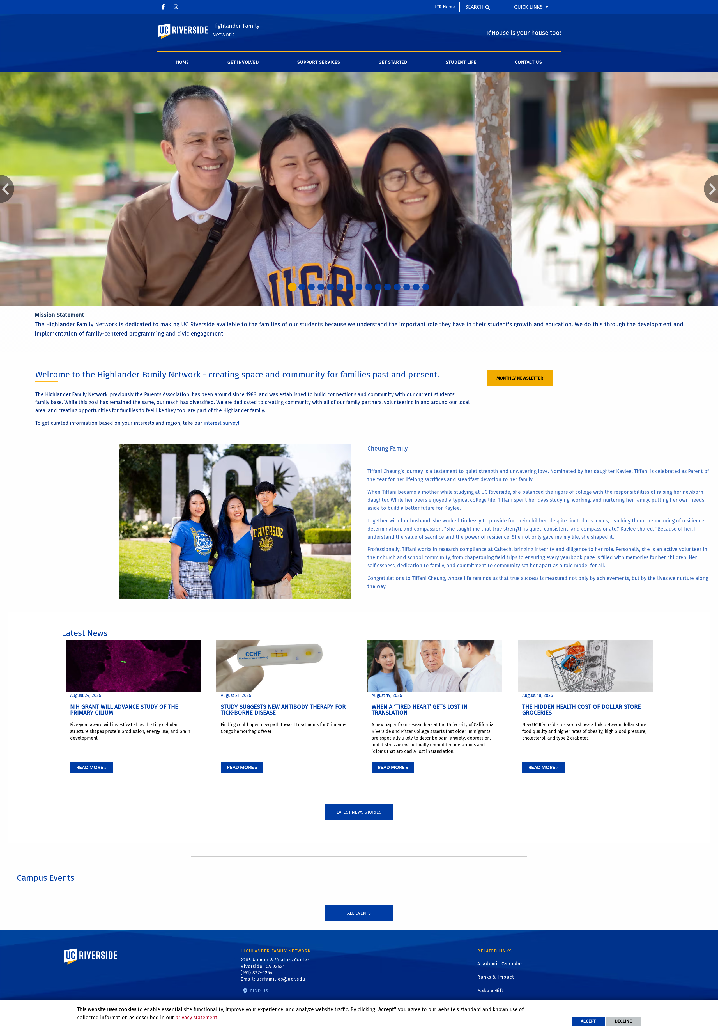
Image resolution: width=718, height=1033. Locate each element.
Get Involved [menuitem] (243, 62)
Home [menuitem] (182, 62)
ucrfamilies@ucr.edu (281, 979)
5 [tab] (330, 287)
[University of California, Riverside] (91, 964)
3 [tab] (311, 287)
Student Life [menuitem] (461, 62)
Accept (588, 1021)
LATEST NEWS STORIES (359, 812)
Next (711, 189)
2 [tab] (301, 287)
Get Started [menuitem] (393, 62)
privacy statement (196, 1017)
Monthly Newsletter (519, 378)
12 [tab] (397, 287)
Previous (7, 189)
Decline (623, 1021)
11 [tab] (387, 287)
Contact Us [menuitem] (528, 62)
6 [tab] (340, 287)
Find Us (259, 990)
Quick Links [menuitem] (528, 7)
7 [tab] (349, 287)
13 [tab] (406, 287)
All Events (359, 913)
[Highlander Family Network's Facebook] (163, 7)
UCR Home (444, 7)
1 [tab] (292, 287)
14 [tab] (416, 287)
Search (474, 7)
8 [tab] (359, 287)
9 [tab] (368, 287)
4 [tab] (320, 287)
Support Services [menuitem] (318, 62)
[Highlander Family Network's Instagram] (176, 7)
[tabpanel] (359, 189)
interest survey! (221, 423)
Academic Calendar (500, 963)
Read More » (91, 767)
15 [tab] (425, 287)
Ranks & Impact (495, 977)
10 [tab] (378, 287)
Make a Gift (490, 990)
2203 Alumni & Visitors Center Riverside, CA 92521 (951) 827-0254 (275, 966)
